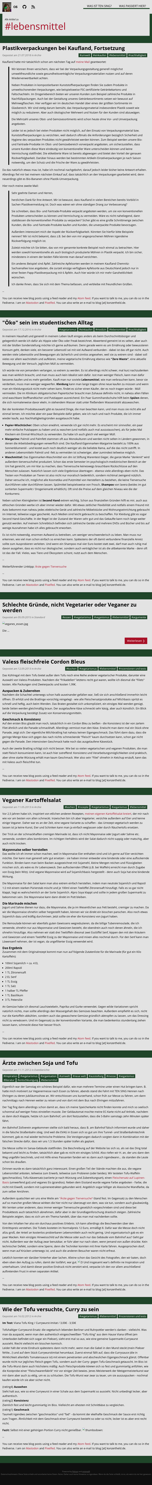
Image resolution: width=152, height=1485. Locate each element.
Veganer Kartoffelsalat (31, 799)
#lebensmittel (117, 55)
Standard (39, 617)
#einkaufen (99, 55)
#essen (66, 617)
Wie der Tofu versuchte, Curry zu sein (50, 1309)
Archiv (37, 55)
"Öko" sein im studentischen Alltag (47, 322)
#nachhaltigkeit (137, 55)
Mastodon (32, 302)
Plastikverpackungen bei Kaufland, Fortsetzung (63, 48)
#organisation (48, 1076)
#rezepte (83, 807)
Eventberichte (41, 1070)
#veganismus (101, 617)
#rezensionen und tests (132, 668)
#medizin (100, 329)
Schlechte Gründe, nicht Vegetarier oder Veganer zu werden (69, 607)
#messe (111, 1076)
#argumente (139, 617)
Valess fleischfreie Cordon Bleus (43, 661)
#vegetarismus (67, 329)
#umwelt (85, 55)
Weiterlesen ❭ (136, 641)
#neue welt (79, 1076)
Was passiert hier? (132, 6)
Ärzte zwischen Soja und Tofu (40, 1062)
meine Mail (83, 62)
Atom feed (83, 298)
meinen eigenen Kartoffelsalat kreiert (108, 813)
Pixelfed (50, 302)
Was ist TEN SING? (99, 6)
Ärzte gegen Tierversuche (50, 566)
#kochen (71, 668)
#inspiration (10, 1076)
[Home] (6, 6)
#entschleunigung (28, 1080)
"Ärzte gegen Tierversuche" (76, 1198)
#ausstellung (96, 1076)
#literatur (9, 1080)
